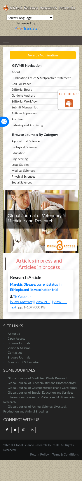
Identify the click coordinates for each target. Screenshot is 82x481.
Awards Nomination (43, 55)
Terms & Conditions (65, 454)
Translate (30, 28)
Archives (18, 119)
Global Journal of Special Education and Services (40, 392)
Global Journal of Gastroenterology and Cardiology (42, 387)
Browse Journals (19, 343)
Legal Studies (20, 164)
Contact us (15, 352)
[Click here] (7, 430)
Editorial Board (22, 89)
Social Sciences (22, 182)
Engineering (20, 159)
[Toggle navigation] (6, 40)
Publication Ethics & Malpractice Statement (41, 78)
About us (14, 333)
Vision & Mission (19, 348)
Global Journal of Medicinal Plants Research (38, 378)
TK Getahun (22, 296)
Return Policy (39, 454)
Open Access (16, 338)
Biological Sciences (24, 147)
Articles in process (24, 113)
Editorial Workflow (25, 101)
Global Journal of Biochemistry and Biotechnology (42, 383)
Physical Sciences (23, 176)
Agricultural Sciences (26, 141)
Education (18, 153)
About (16, 72)
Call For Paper (21, 84)
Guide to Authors (23, 95)
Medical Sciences (23, 170)
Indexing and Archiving (27, 125)
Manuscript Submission (24, 362)
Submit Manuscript (25, 107)
